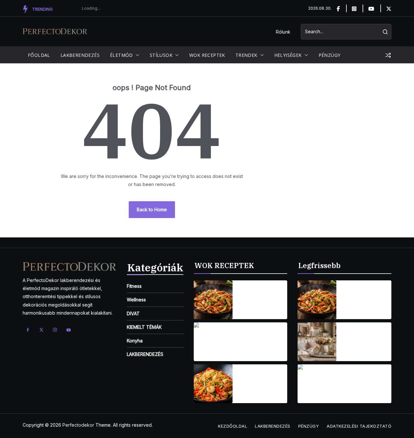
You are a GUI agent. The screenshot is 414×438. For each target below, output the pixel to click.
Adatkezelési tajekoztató (359, 426)
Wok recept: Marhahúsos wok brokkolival (257, 338)
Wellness (136, 299)
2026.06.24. (353, 351)
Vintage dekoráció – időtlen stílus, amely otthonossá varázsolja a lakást (366, 338)
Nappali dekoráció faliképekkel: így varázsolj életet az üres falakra (363, 380)
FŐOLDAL (39, 55)
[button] (136, 55)
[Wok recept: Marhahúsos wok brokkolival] (213, 341)
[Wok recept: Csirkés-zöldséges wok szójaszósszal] (213, 299)
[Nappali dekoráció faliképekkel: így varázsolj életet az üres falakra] (317, 383)
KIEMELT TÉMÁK (144, 327)
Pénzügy (308, 426)
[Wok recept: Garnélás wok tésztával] (213, 383)
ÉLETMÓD (121, 55)
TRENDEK (246, 55)
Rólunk (283, 32)
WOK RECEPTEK (207, 55)
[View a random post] (388, 55)
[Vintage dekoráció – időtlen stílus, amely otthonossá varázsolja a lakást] (317, 341)
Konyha (135, 340)
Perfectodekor (78, 425)
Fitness (134, 286)
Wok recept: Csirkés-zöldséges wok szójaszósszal (259, 296)
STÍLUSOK (161, 55)
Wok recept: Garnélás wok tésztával (254, 380)
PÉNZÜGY (330, 55)
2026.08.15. (249, 309)
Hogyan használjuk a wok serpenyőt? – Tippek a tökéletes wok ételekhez (364, 296)
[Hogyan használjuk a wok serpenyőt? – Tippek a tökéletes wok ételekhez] (317, 299)
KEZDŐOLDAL (232, 426)
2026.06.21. (353, 393)
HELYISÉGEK (288, 55)
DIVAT (133, 313)
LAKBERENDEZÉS (80, 55)
